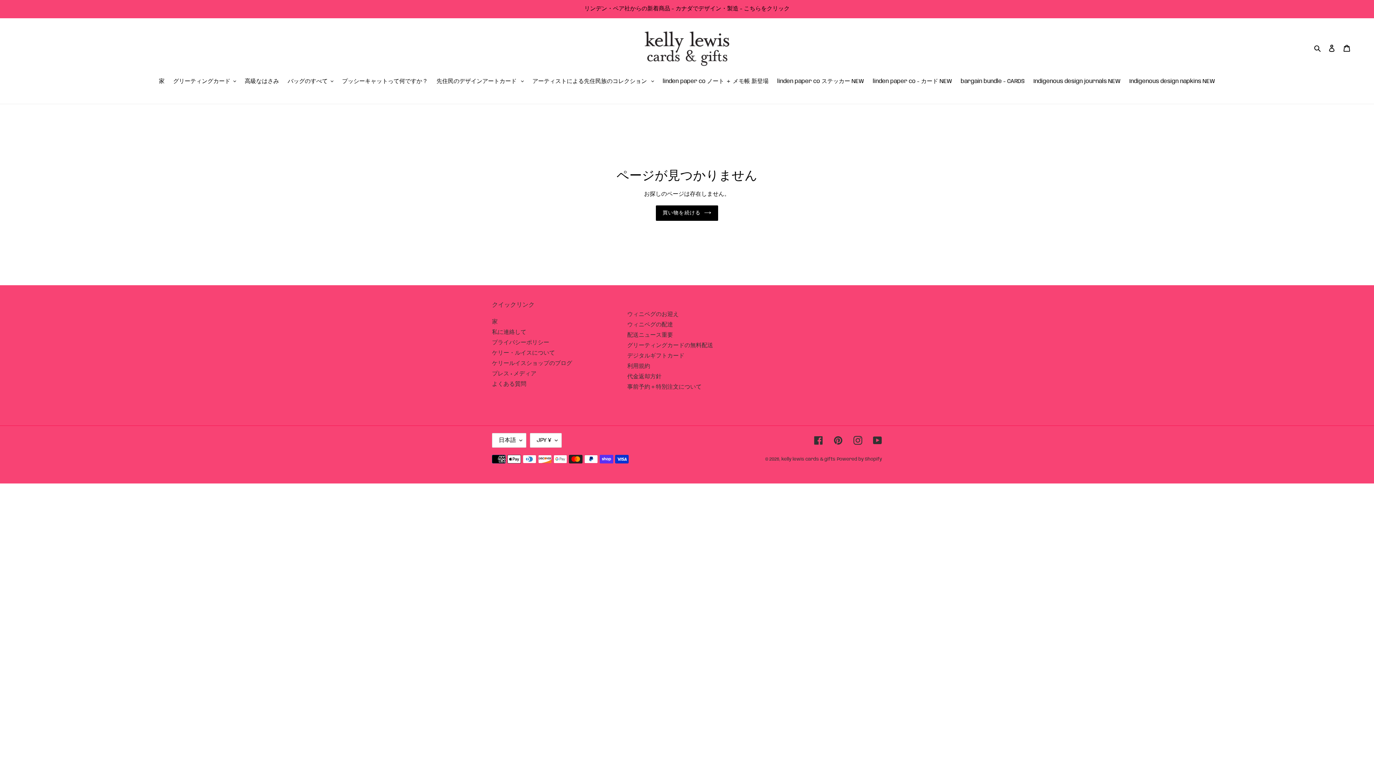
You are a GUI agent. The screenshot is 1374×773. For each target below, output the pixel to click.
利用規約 (638, 366)
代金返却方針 (644, 377)
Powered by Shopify (859, 459)
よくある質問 (509, 384)
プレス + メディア (514, 374)
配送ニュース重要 (650, 335)
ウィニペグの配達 (650, 325)
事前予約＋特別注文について (664, 387)
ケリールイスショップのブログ (532, 363)
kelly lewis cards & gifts (808, 459)
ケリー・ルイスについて (523, 353)
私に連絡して (509, 332)
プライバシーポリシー (520, 343)
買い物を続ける (682, 212)
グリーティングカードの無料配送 (670, 345)
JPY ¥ (544, 440)
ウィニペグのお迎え (653, 314)
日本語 (507, 440)
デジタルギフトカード (655, 356)
